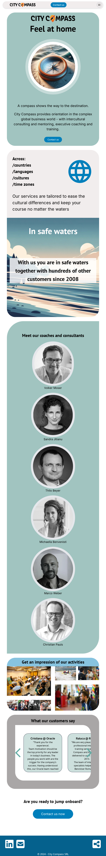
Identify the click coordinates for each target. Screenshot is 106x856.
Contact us (53, 139)
